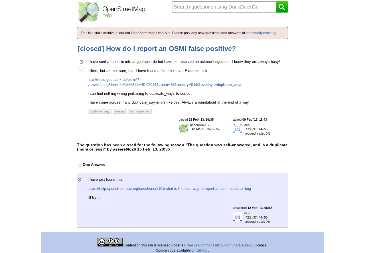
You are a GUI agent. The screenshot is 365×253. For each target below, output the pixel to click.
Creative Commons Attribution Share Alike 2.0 (219, 245)
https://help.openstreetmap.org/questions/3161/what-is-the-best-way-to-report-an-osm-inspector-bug (169, 188)
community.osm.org (261, 33)
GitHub (202, 250)
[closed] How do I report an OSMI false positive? (157, 48)
